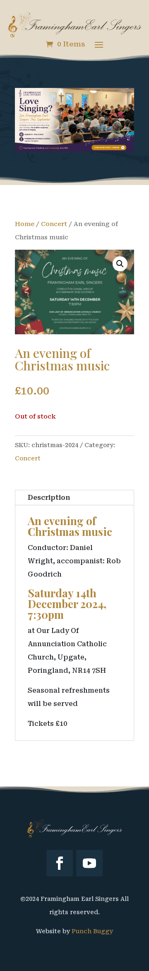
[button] (120, 263)
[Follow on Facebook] (59, 863)
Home (24, 224)
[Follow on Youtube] (89, 863)
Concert (54, 224)
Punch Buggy (92, 931)
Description (49, 497)
